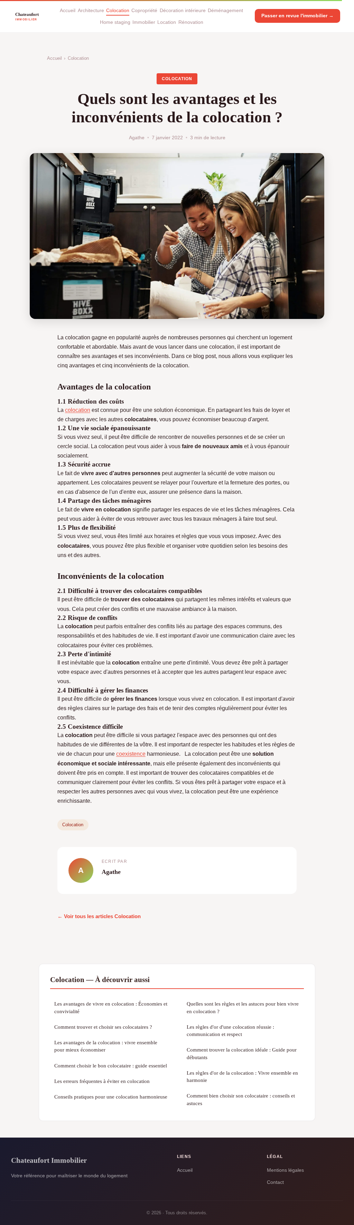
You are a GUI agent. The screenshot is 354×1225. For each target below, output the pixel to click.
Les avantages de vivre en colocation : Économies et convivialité (110, 1007)
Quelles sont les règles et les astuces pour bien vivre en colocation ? (243, 1007)
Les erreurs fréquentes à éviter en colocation (102, 1081)
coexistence (131, 754)
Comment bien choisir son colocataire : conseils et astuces (241, 1099)
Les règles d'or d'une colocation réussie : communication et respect (230, 1030)
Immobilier (143, 22)
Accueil (67, 10)
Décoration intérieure (183, 10)
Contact (275, 1182)
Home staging (115, 22)
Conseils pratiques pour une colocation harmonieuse (110, 1097)
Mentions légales (285, 1170)
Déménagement (225, 10)
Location (166, 22)
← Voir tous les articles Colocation (99, 916)
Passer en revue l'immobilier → (297, 15)
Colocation (117, 10)
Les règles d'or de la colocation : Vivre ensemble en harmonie (242, 1076)
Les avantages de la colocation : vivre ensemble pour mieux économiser (105, 1046)
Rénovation (190, 22)
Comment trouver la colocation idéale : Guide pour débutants (242, 1053)
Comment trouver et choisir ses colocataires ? (103, 1027)
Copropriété (144, 10)
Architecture (91, 10)
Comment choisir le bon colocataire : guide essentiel (110, 1065)
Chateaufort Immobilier (49, 1160)
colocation (77, 410)
